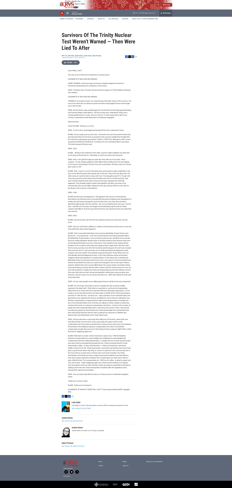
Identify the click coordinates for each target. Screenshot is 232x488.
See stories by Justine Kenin (72, 421)
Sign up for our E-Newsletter (154, 461)
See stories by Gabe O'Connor (73, 446)
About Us (101, 19)
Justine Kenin (79, 56)
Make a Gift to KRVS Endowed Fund (145, 19)
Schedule (90, 19)
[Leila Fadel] (66, 406)
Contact (101, 465)
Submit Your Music (67, 19)
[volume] (67, 13)
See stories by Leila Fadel (81, 408)
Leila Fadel (70, 56)
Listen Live (125, 465)
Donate (167, 5)
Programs (79, 19)
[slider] (70, 13)
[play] (62, 13)
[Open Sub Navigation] (84, 19)
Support (125, 19)
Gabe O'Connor (96, 56)
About (100, 461)
